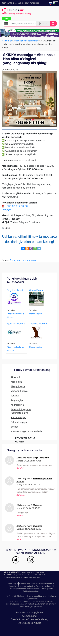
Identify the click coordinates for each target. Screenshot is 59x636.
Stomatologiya (35, 314)
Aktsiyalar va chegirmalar (25, 40)
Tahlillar (15, 395)
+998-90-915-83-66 (16, 206)
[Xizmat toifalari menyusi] (6, 23)
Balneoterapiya (19, 422)
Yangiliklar (7, 40)
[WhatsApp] (35, 248)
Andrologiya (17, 404)
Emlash (14, 426)
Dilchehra (37, 505)
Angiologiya (17, 400)
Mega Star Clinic (41, 457)
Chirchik (44, 23)
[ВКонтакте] (23, 248)
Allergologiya (18, 386)
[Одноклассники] (27, 248)
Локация (6, 209)
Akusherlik (16, 377)
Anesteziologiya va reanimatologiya (21, 411)
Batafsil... (20, 468)
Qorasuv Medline (16, 323)
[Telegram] (39, 248)
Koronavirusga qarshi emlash (26, 431)
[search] (53, 23)
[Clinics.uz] (13, 10)
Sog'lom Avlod (15, 290)
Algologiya (16, 381)
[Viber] (31, 248)
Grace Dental (36, 290)
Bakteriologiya (18, 417)
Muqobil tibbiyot (19, 391)
